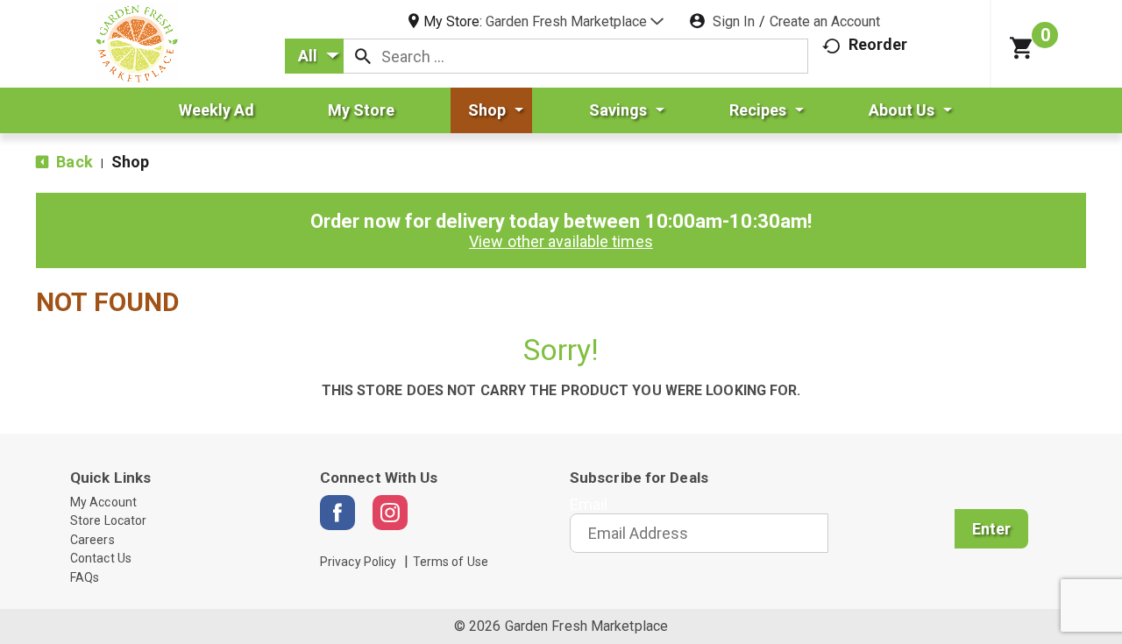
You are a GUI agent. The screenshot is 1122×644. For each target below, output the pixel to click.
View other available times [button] (561, 241)
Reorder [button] (878, 44)
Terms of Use (450, 562)
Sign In (734, 21)
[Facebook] (337, 512)
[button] (575, 21)
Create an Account (825, 21)
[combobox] (314, 56)
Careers (92, 540)
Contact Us (100, 558)
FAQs (84, 577)
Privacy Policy (358, 562)
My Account (103, 502)
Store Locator (108, 520)
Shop (130, 161)
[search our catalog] (363, 56)
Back (73, 161)
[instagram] (390, 512)
